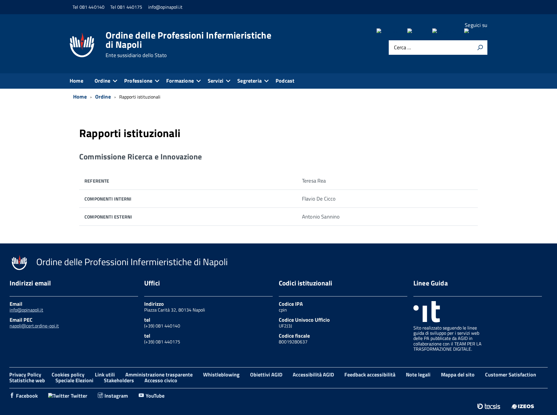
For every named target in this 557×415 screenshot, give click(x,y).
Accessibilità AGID (313, 374)
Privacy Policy (25, 374)
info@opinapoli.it (26, 309)
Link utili (105, 374)
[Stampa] (480, 47)
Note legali (418, 374)
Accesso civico (160, 380)
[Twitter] (417, 31)
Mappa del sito (458, 374)
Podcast (285, 81)
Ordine (102, 81)
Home (76, 81)
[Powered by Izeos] (523, 406)
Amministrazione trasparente (159, 374)
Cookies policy (68, 374)
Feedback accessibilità (369, 374)
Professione (138, 81)
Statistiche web (27, 380)
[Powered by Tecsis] (489, 406)
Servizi (215, 81)
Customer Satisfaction (510, 374)
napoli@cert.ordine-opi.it (34, 325)
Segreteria (249, 81)
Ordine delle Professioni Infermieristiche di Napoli (188, 44)
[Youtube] (475, 31)
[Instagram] (446, 31)
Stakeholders (119, 380)
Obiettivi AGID (266, 374)
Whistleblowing (221, 374)
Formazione (180, 81)
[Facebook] (389, 31)
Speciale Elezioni (74, 380)
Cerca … (402, 48)
